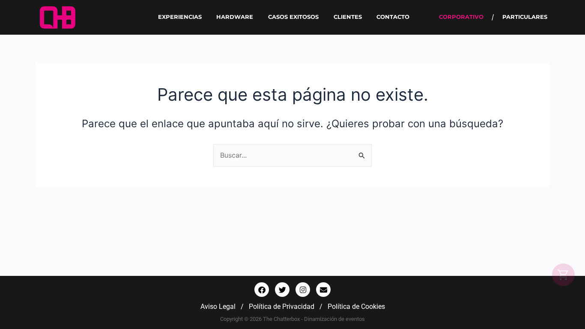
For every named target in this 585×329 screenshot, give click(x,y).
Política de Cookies (356, 306)
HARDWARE (234, 17)
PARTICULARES (524, 17)
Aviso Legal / (224, 306)
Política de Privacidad (281, 306)
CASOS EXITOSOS (293, 17)
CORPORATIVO (461, 17)
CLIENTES (348, 17)
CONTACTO (392, 17)
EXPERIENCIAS (180, 17)
